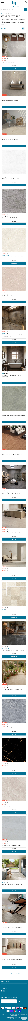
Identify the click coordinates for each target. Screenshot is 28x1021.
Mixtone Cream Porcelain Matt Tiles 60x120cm (12, 572)
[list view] (25, 28)
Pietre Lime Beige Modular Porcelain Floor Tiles (12, 689)
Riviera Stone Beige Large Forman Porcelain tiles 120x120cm (12, 960)
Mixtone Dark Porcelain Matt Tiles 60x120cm (12, 493)
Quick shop (14, 65)
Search (3, 1014)
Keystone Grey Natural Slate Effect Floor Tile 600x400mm (11, 376)
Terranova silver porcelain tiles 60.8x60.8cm (11, 845)
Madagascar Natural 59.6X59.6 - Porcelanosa (12, 217)
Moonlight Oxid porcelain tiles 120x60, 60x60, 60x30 (13, 415)
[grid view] (23, 28)
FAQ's (8, 1014)
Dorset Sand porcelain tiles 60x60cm (10, 139)
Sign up (20, 1001)
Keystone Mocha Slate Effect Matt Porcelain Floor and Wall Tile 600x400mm (13, 335)
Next (19, 973)
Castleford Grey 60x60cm (7, 728)
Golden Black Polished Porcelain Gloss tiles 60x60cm (13, 767)
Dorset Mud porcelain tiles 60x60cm (10, 100)
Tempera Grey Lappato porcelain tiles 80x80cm (12, 927)
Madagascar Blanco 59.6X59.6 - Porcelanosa (12, 178)
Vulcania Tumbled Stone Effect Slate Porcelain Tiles (13, 650)
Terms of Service (14, 1015)
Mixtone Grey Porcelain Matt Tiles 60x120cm (12, 533)
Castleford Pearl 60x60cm (7, 806)
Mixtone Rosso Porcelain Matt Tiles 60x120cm (12, 454)
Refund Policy (22, 1014)
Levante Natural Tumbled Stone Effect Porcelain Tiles (13, 611)
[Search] (25, 9)
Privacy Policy (14, 1014)
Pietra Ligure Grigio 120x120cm (9, 62)
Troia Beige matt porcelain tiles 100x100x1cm (12, 884)
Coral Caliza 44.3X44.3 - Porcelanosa (10, 295)
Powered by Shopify (14, 1018)
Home (2, 13)
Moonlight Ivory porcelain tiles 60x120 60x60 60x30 (13, 257)
